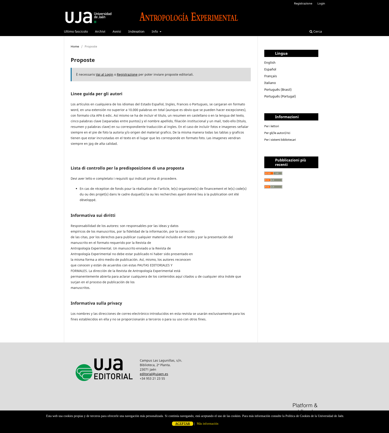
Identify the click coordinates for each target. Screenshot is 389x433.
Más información (207, 423)
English (270, 62)
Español (270, 69)
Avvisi (117, 31)
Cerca (317, 31)
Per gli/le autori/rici (277, 133)
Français (270, 76)
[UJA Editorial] (105, 387)
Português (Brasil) (278, 89)
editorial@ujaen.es (154, 374)
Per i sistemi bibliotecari (280, 140)
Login (321, 3)
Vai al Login (104, 74)
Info (155, 31)
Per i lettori (271, 126)
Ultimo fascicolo (76, 31)
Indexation (136, 31)
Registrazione (303, 3)
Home (75, 46)
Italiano (270, 83)
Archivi (100, 31)
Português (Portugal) (280, 96)
